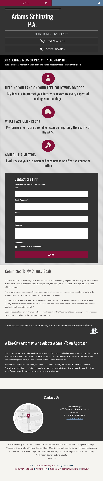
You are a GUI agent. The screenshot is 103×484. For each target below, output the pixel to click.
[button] (100, 464)
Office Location (55, 49)
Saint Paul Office (75, 418)
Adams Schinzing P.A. (46, 465)
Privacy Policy (41, 469)
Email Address (21, 200)
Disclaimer (19, 243)
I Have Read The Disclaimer (31, 246)
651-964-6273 (56, 41)
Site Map (29, 469)
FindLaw (85, 469)
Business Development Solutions (63, 469)
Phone (17, 213)
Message (18, 225)
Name (17, 188)
